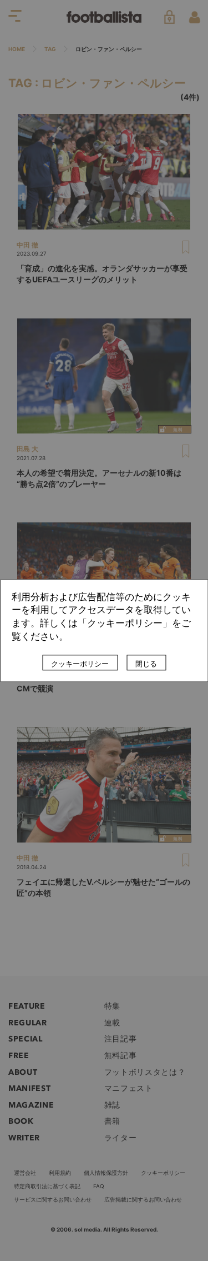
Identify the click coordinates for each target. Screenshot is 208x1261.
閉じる (146, 663)
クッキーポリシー (80, 663)
